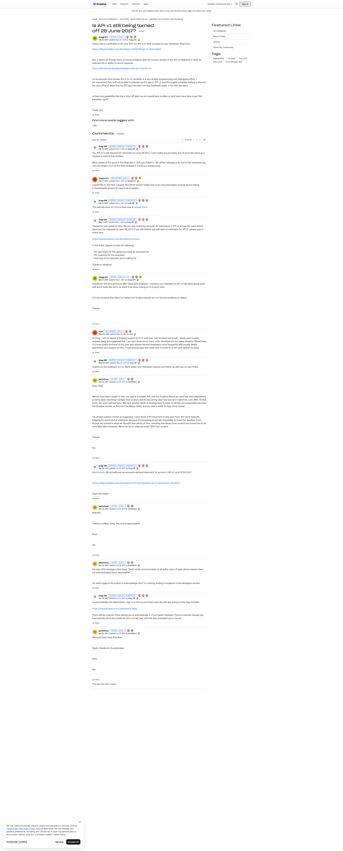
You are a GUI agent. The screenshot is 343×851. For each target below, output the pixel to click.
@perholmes (98, 472)
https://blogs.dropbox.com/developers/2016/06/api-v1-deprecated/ (127, 49)
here (190, 11)
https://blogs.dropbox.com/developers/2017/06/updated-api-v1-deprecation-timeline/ (136, 483)
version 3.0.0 (140, 207)
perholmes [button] (104, 379)
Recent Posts (219, 36)
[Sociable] (143, 146)
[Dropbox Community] (99, 4)
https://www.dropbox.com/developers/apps (114, 608)
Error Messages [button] (234, 62)
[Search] (236, 4)
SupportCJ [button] (104, 178)
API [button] (95, 126)
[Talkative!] (131, 37)
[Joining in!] (136, 178)
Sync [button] (243, 59)
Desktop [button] (218, 59)
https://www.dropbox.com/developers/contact (116, 239)
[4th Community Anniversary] (127, 37)
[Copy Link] (139, 40)
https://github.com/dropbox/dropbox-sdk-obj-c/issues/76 (121, 68)
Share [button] (217, 62)
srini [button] (101, 331)
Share (95, 115)
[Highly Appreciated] (147, 146)
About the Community (223, 47)
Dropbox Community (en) (219, 4)
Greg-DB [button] (103, 146)
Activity (216, 42)
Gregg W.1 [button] (103, 37)
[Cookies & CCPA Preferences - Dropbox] (43, 833)
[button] (95, 38)
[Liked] (135, 37)
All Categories (219, 31)
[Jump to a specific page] (204, 140)
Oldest (103, 140)
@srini (121, 366)
